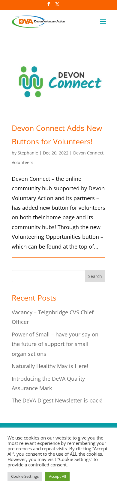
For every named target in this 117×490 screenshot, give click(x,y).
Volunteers (22, 162)
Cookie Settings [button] (25, 476)
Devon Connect (88, 153)
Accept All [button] (57, 476)
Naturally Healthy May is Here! (50, 366)
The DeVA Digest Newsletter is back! (57, 400)
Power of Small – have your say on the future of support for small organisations (55, 344)
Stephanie (28, 153)
